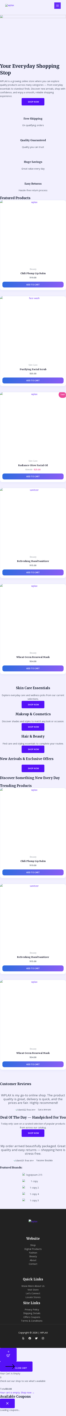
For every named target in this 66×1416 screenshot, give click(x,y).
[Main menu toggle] (57, 5)
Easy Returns (33, 183)
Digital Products (33, 1248)
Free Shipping (33, 118)
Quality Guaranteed (33, 140)
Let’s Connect (33, 1293)
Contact (33, 1263)
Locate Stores (33, 1297)
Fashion (33, 1252)
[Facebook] (30, 1338)
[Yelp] (23, 1338)
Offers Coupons (31, 1317)
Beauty (33, 1256)
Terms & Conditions (31, 1320)
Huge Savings (33, 161)
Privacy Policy (32, 1309)
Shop (33, 1245)
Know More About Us (33, 1285)
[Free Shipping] (33, 113)
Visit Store (33, 1289)
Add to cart (33, 284)
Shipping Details (31, 1313)
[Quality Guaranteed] (33, 135)
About (33, 1260)
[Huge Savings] (33, 157)
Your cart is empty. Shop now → (17, 1392)
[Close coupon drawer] (7, 1403)
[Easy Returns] (33, 178)
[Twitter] (36, 1338)
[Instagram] (43, 1338)
